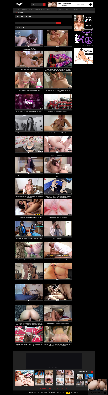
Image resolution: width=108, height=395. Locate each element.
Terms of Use (65, 388)
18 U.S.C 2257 (43, 388)
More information (74, 392)
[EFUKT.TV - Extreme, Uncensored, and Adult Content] (19, 4)
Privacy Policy (57, 388)
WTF (67, 9)
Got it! (67, 392)
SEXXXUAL (61, 9)
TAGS (82, 9)
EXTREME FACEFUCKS (40, 9)
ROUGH (54, 9)
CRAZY (30, 9)
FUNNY (48, 9)
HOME (17, 9)
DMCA (50, 388)
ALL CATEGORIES (74, 9)
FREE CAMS (24, 9)
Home (17, 12)
